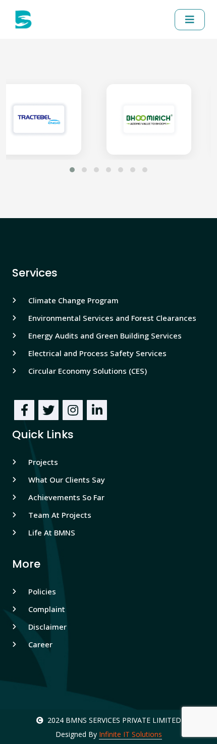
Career (40, 644)
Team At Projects (59, 515)
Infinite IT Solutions (130, 734)
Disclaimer (47, 627)
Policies (42, 591)
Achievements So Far (66, 497)
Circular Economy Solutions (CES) (87, 371)
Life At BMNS (51, 532)
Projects (43, 462)
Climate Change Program (73, 300)
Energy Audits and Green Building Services (105, 335)
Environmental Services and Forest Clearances (112, 318)
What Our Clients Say (66, 480)
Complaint (46, 609)
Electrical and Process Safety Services (97, 353)
